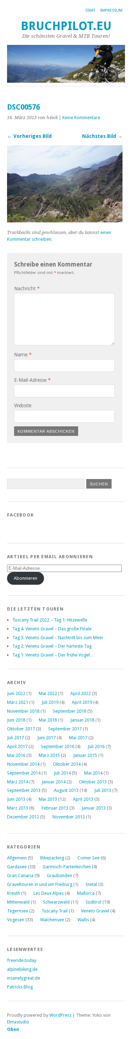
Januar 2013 (94, 808)
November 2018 (23, 711)
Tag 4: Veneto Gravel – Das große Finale (52, 628)
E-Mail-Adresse (32, 380)
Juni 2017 (46, 737)
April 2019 (82, 702)
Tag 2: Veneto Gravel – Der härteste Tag (52, 646)
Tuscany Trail (55, 910)
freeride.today (21, 960)
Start (90, 10)
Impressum (111, 10)
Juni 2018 (16, 720)
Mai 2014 (93, 773)
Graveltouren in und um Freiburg (39, 884)
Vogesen (15, 919)
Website (22, 405)
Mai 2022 (48, 693)
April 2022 (80, 693)
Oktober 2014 (67, 764)
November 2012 (68, 816)
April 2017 (17, 746)
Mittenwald (18, 902)
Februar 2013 (55, 808)
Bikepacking (52, 857)
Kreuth (13, 893)
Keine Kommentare (81, 117)
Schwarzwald (56, 902)
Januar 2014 (53, 781)
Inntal (91, 884)
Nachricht (27, 288)
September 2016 (57, 746)
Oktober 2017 (21, 728)
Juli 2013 (102, 790)
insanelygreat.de (23, 978)
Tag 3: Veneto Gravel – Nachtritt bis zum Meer (57, 637)
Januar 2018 (82, 720)
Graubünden (59, 875)
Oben (13, 1029)
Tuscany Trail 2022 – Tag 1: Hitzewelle (49, 620)
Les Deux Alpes (48, 893)
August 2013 (66, 790)
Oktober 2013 (93, 781)
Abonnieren (25, 578)
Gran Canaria (20, 875)
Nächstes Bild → (102, 136)
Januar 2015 (85, 755)
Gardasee (17, 866)
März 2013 (17, 808)
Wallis (83, 919)
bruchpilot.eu (66, 26)
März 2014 (17, 781)
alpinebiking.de (22, 969)
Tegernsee (17, 910)
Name (23, 354)
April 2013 (83, 799)
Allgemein (17, 857)
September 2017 (65, 728)
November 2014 (23, 764)
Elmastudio (18, 1022)
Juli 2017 (15, 737)
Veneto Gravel (95, 910)
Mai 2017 (78, 737)
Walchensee (52, 919)
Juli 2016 (96, 746)
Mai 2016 (16, 755)
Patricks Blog (20, 987)
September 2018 (69, 711)
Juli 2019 (50, 702)
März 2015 (49, 755)
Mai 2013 (48, 799)
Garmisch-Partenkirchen (67, 866)
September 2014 (23, 773)
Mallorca (86, 893)
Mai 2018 (48, 720)
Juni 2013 (16, 799)
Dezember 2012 (23, 816)
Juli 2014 (62, 773)
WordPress (60, 1015)
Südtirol (93, 902)
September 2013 (23, 790)
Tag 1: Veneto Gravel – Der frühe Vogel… (53, 655)
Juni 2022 (16, 693)
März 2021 (17, 702)
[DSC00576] (64, 220)
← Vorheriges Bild (29, 136)
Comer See (88, 857)
